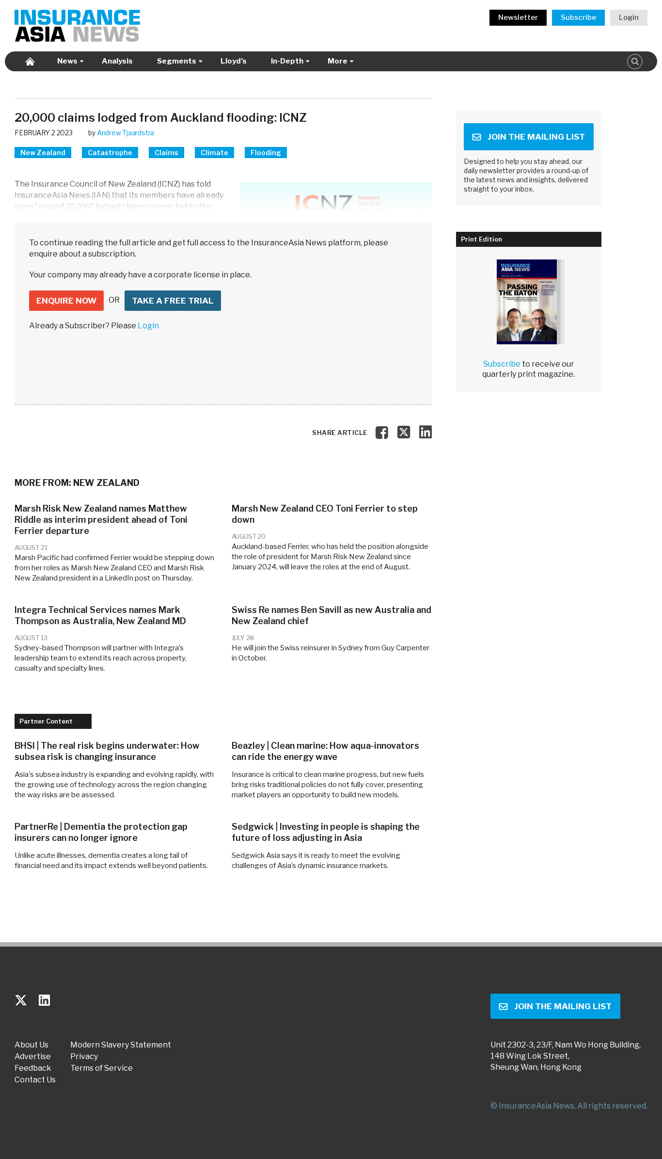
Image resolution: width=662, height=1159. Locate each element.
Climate (214, 152)
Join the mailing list (536, 137)
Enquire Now (66, 301)
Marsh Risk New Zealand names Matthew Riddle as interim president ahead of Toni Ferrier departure (101, 519)
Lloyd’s (234, 61)
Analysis (117, 61)
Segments (176, 61)
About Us (31, 1045)
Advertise (33, 1057)
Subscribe (578, 17)
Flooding (266, 152)
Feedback (33, 1068)
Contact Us (35, 1080)
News (67, 61)
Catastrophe (110, 152)
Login (629, 17)
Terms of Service (101, 1068)
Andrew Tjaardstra (125, 133)
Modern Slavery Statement (120, 1045)
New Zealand (42, 152)
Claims (166, 152)
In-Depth (287, 61)
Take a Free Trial (173, 301)
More (337, 61)
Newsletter (518, 17)
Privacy (84, 1057)
